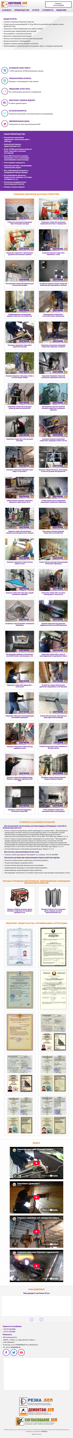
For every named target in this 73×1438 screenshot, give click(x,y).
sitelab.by (44, 1431)
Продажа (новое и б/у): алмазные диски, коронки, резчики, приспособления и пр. (53, 910)
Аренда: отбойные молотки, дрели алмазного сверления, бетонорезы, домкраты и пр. (19, 910)
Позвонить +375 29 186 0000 (58, 4)
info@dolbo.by (16, 1347)
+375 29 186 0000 (9, 1329)
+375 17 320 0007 (9, 1331)
